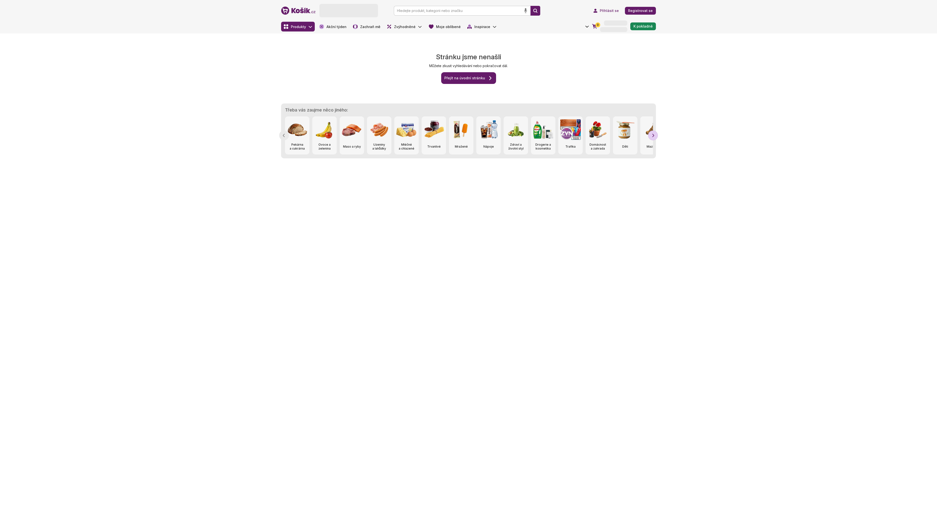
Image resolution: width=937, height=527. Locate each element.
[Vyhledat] (535, 11)
